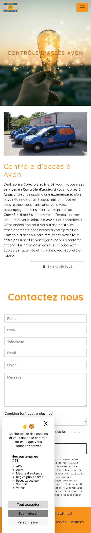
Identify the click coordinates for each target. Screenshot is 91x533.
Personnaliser (28, 522)
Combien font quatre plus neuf (29, 413)
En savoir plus (60, 266)
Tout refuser (28, 513)
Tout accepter (28, 504)
